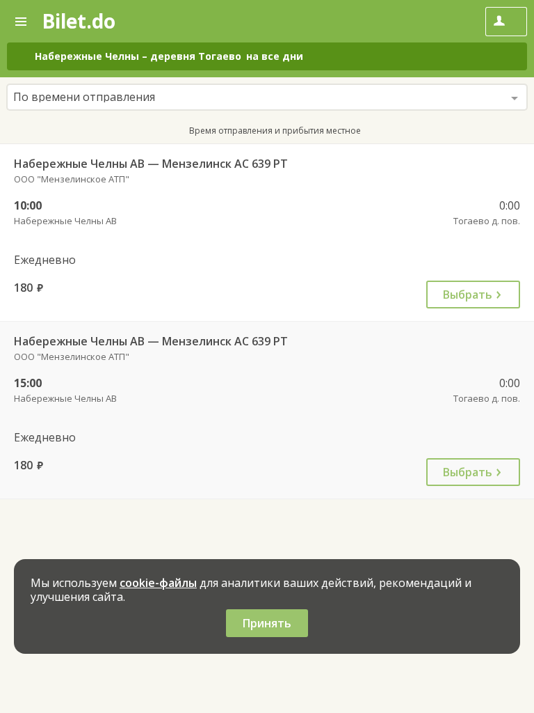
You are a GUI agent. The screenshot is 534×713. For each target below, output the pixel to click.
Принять (267, 623)
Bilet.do (78, 21)
